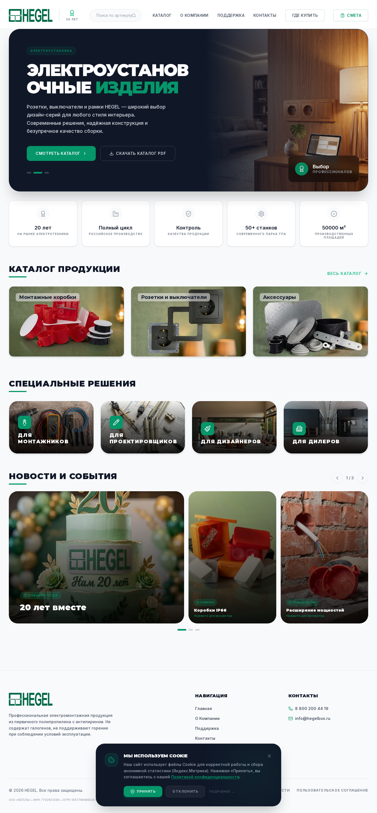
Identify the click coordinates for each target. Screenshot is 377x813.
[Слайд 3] (46, 173)
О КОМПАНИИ (194, 15)
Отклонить (185, 791)
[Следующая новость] (362, 478)
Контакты (205, 738)
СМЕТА (354, 15)
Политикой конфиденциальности (205, 776)
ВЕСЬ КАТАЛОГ (344, 273)
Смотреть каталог (58, 153)
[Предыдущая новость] (337, 478)
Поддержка (207, 728)
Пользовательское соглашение (332, 790)
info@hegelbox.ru (312, 718)
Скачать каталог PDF (141, 153)
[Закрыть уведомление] (269, 756)
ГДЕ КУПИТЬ (305, 15)
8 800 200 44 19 (311, 708)
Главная (203, 708)
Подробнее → (222, 791)
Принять (146, 791)
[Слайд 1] (29, 173)
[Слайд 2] (37, 173)
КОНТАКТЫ (265, 15)
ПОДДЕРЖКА (231, 15)
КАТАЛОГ (162, 15)
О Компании (207, 718)
